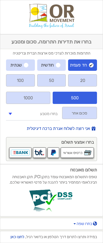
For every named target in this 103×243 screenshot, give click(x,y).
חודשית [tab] (47, 65)
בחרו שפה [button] (84, 223)
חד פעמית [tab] (78, 65)
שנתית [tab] (16, 65)
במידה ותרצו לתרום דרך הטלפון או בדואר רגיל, (54, 236)
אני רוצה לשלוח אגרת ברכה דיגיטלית (58, 128)
